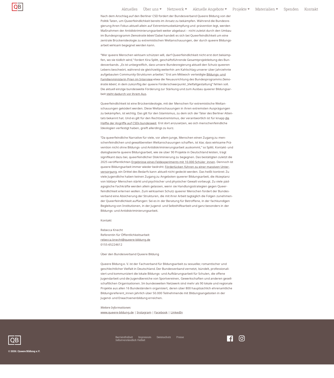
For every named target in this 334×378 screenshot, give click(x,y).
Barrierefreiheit (124, 337)
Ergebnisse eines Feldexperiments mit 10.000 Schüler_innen (173, 162)
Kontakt (311, 9)
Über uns (150, 9)
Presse (180, 337)
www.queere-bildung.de (117, 312)
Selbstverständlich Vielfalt (130, 340)
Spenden (291, 9)
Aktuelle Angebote (208, 9)
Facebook (161, 312)
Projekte (240, 9)
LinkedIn (177, 312)
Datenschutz (164, 337)
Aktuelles (129, 9)
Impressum (144, 337)
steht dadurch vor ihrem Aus (126, 94)
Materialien (265, 9)
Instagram (144, 312)
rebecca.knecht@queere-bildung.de (125, 240)
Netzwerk (175, 9)
